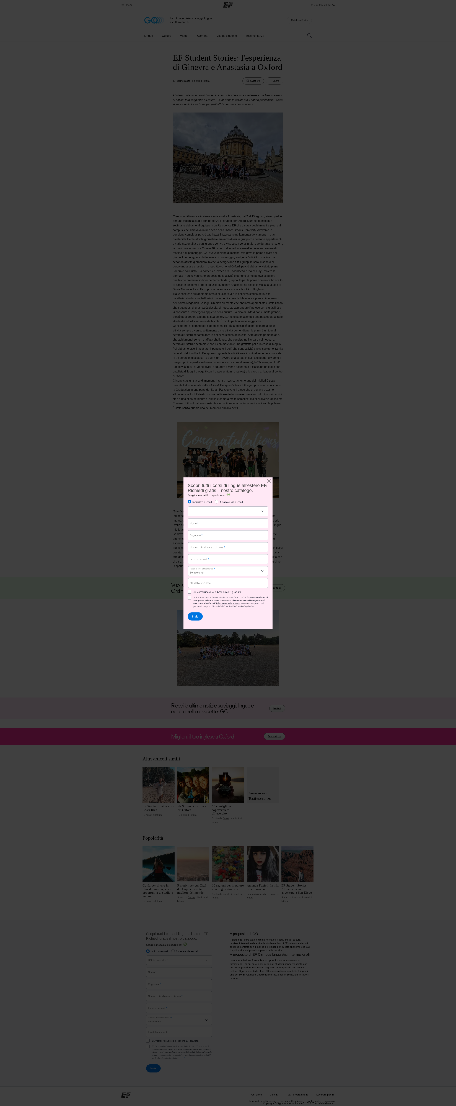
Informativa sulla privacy (228, 603)
